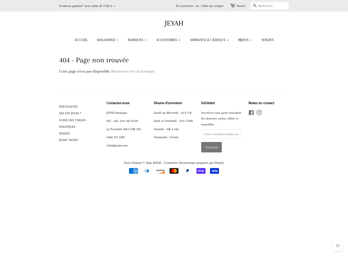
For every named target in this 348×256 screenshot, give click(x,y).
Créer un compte (212, 6)
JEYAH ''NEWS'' (68, 140)
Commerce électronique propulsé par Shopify (194, 163)
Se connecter (184, 6)
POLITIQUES (67, 126)
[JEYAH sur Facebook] (251, 113)
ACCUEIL (81, 40)
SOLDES (268, 40)
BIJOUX (244, 40)
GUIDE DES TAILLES (72, 120)
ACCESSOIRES (167, 40)
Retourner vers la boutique (133, 71)
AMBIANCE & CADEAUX (208, 40)
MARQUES (136, 40)
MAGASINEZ (106, 40)
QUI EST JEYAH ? (70, 113)
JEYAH (174, 23)
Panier (241, 6)
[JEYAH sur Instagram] (259, 113)
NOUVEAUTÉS (68, 106)
